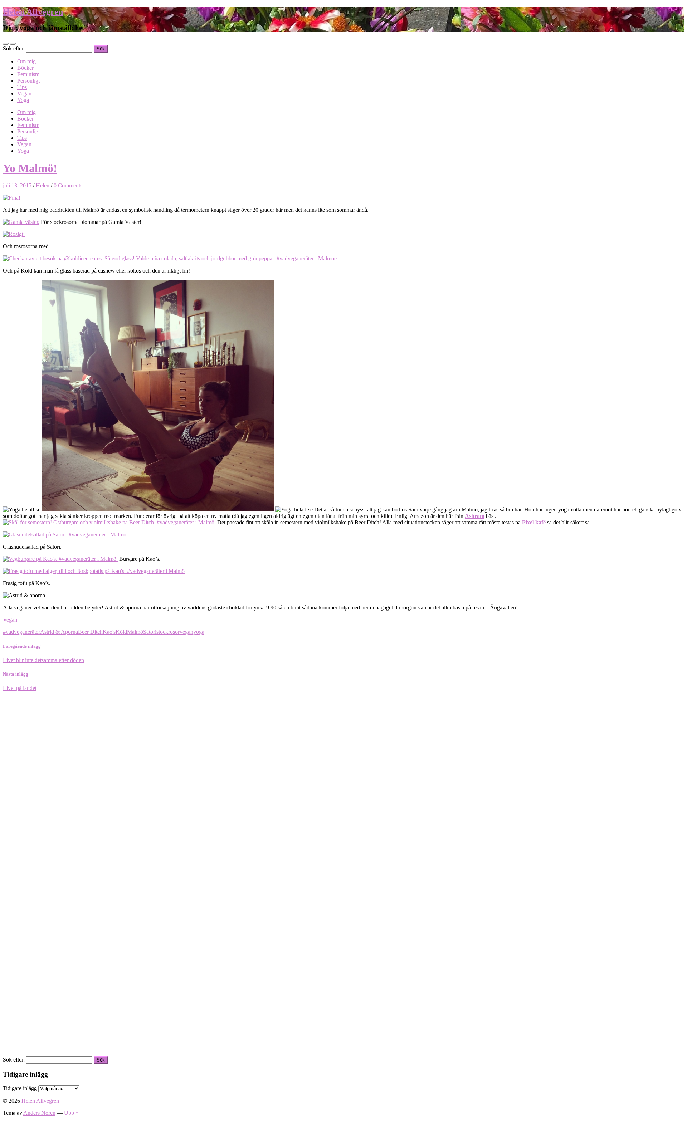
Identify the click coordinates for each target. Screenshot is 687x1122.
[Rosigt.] (14, 234)
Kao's (109, 632)
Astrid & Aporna (59, 632)
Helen (42, 185)
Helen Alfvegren (33, 11)
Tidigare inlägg (20, 1088)
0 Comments (68, 185)
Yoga (23, 100)
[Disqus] (343, 780)
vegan (186, 632)
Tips (22, 87)
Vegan (24, 93)
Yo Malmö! (30, 168)
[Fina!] (11, 198)
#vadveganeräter (21, 632)
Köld (121, 632)
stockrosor (168, 632)
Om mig (26, 61)
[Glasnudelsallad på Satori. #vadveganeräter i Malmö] (64, 534)
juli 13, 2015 (17, 185)
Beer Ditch (90, 632)
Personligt (28, 81)
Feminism (28, 74)
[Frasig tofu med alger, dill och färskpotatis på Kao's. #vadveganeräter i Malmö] (94, 571)
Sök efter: (14, 48)
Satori (149, 632)
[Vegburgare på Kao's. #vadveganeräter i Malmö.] (60, 559)
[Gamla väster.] (21, 222)
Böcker (25, 68)
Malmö (135, 632)
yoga (198, 632)
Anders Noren (39, 1113)
